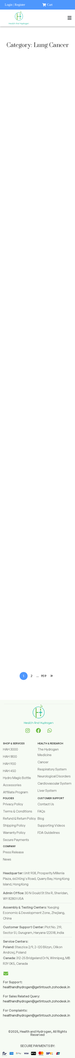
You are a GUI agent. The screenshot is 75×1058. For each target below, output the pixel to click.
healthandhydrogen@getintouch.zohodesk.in (36, 987)
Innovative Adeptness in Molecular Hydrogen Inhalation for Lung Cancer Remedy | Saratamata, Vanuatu (37, 316)
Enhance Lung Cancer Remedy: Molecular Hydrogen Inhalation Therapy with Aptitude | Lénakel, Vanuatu (34, 503)
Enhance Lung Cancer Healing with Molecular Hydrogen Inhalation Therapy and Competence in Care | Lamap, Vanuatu (33, 264)
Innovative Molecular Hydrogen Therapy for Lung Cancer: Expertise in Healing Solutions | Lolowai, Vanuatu (34, 365)
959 (43, 676)
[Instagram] (28, 730)
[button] (69, 18)
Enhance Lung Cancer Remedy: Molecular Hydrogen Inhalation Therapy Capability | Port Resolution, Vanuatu (34, 455)
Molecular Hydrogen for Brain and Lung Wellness (37, 123)
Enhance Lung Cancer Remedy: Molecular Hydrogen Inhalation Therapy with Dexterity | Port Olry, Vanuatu (37, 552)
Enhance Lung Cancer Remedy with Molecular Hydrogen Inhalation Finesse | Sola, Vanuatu (36, 646)
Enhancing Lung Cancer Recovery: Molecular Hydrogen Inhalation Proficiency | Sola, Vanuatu (37, 410)
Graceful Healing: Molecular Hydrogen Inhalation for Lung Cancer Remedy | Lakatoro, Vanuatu (32, 600)
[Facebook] (39, 730)
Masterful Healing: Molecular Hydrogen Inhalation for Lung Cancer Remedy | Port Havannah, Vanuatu (36, 213)
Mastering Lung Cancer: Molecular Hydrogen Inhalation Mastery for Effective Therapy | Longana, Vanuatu (37, 164)
